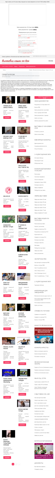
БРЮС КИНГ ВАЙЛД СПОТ (22, 106)
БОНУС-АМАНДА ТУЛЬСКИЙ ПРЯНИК (6, 442)
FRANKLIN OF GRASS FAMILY (8, 106)
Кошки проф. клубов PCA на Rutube (44, 97)
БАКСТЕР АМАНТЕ (6, 283)
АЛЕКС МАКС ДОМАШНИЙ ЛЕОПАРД (7, 380)
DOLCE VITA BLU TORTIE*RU (23, 166)
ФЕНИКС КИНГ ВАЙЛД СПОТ (8, 137)
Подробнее (7, 117)
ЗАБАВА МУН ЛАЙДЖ (22, 379)
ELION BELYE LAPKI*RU (22, 137)
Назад (4, 69)
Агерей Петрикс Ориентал (22, 314)
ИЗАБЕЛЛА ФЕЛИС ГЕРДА (8, 226)
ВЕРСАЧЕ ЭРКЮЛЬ (6, 314)
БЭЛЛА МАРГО (23, 196)
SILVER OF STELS (21, 347)
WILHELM (6, 196)
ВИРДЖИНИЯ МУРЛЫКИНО (23, 283)
